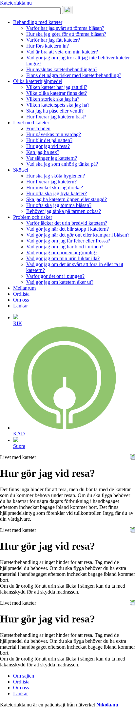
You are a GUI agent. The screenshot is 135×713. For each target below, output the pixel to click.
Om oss (21, 300)
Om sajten (23, 676)
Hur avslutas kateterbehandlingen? (61, 69)
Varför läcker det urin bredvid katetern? (66, 223)
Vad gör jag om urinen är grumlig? (61, 252)
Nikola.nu (107, 704)
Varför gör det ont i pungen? (55, 276)
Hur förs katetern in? (47, 46)
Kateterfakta (16, 3)
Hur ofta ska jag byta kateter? (56, 193)
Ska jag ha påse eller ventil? (55, 111)
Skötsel (20, 170)
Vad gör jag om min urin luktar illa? (63, 258)
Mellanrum (24, 288)
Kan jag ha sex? (42, 152)
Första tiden (38, 128)
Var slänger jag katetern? (51, 158)
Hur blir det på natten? (49, 140)
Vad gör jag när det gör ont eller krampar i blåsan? (77, 235)
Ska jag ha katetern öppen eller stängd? (66, 199)
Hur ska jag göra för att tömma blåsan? (66, 34)
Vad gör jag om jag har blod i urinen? (64, 246)
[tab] (74, 320)
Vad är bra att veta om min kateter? (62, 51)
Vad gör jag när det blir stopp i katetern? (67, 229)
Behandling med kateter (37, 22)
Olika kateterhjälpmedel (37, 81)
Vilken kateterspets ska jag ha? (57, 105)
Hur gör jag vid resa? (48, 146)
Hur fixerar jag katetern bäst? (56, 116)
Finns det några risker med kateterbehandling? (73, 75)
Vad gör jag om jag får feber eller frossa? (68, 240)
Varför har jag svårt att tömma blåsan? (65, 28)
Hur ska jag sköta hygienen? (55, 175)
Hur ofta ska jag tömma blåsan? (58, 205)
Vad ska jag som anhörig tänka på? (62, 164)
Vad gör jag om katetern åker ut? (59, 282)
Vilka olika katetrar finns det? (56, 93)
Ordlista (21, 294)
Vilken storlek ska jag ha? (52, 99)
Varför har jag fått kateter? (53, 40)
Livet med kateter (31, 122)
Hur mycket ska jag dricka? (54, 187)
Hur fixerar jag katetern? (51, 181)
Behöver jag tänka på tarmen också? (63, 211)
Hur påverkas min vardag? (53, 134)
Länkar (20, 305)
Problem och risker (32, 217)
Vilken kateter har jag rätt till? (56, 87)
